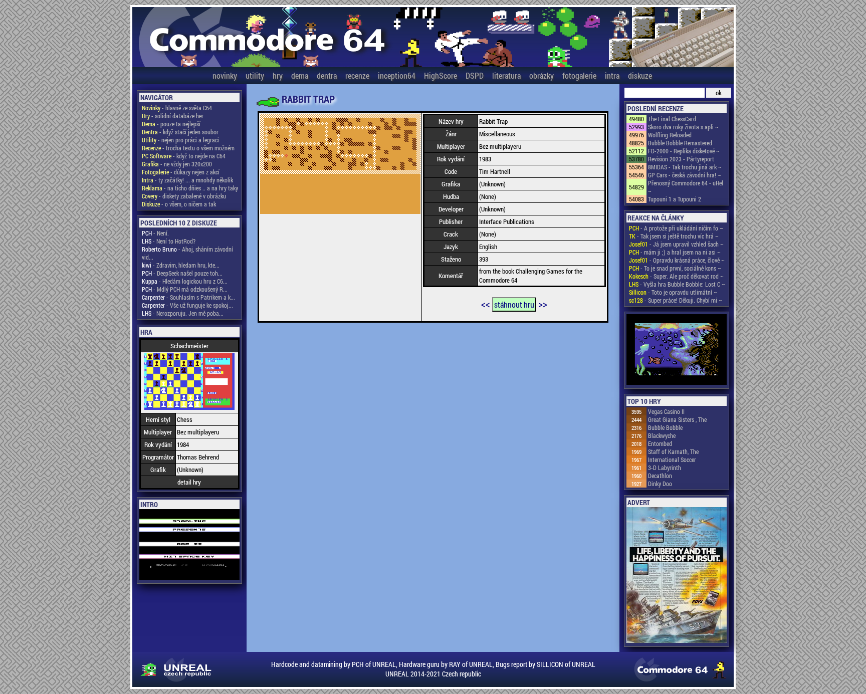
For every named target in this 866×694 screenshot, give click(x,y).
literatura (506, 75)
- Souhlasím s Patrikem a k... (188, 297)
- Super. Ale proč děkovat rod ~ (676, 276)
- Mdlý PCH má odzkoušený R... (185, 289)
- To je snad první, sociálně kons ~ (675, 268)
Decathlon (660, 476)
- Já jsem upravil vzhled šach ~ (676, 244)
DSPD (475, 75)
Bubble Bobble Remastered (680, 143)
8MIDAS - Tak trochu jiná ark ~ (685, 167)
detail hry (189, 482)
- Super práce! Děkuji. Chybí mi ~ (675, 300)
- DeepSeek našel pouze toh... (182, 273)
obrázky (541, 75)
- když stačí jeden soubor (180, 132)
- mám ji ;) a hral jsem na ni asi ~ (675, 252)
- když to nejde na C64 (184, 156)
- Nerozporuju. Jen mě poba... (183, 313)
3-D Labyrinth (664, 468)
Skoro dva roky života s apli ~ (683, 127)
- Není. (155, 233)
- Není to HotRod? (168, 241)
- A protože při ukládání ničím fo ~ (676, 228)
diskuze (640, 75)
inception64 (396, 75)
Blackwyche (662, 435)
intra (612, 75)
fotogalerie (579, 75)
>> (542, 303)
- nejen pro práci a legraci (180, 140)
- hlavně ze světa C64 (177, 108)
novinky (224, 75)
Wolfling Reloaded (670, 135)
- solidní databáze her (172, 116)
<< (485, 303)
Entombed (660, 443)
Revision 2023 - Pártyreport (681, 159)
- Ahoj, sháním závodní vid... (187, 253)
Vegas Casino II (666, 411)
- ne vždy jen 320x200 (177, 164)
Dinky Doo (660, 484)
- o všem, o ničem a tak (179, 204)
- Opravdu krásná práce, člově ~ (677, 260)
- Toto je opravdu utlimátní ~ (673, 292)
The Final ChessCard (672, 119)
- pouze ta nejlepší (171, 124)
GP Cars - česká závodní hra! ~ (684, 175)
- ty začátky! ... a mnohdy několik (187, 180)
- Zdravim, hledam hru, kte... (181, 265)
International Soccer (672, 459)
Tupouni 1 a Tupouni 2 (674, 199)
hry (278, 75)
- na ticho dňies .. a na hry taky (190, 188)
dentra (327, 75)
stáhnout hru (514, 304)
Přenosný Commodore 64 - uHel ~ (685, 187)
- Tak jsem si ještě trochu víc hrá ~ (674, 236)
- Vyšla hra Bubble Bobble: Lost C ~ (677, 284)
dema (299, 75)
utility (255, 75)
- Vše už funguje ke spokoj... (187, 305)
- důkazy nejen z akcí (181, 172)
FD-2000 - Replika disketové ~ (684, 151)
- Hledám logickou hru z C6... (185, 281)
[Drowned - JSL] (676, 350)
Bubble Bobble (665, 427)
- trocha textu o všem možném (188, 148)
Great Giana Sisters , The (677, 419)
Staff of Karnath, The (673, 451)
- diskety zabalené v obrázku (184, 196)
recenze (357, 75)
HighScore (440, 75)
